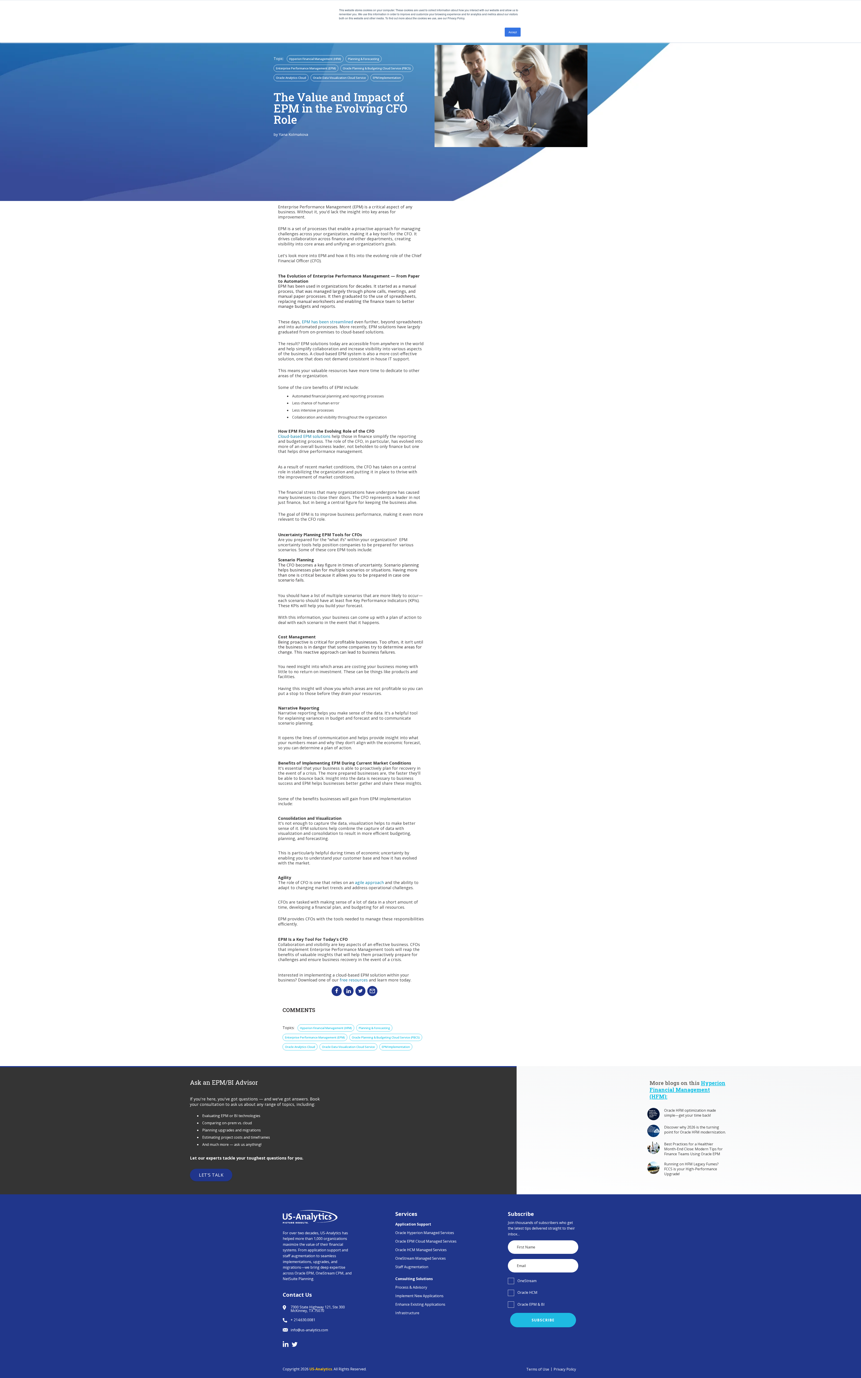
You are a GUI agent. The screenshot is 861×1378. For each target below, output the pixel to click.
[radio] (543, 1280)
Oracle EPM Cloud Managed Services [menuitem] (426, 1241)
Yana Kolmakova (293, 134)
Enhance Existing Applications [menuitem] (420, 1304)
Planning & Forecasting (363, 59)
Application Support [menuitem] (413, 1224)
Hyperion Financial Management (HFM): (687, 1090)
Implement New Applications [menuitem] (419, 1295)
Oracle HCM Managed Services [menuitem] (421, 1249)
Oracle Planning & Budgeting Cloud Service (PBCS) (377, 68)
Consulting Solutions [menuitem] (414, 1278)
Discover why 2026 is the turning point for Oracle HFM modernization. (695, 1130)
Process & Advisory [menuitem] (411, 1287)
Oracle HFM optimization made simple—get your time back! (690, 1113)
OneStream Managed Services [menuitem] (420, 1258)
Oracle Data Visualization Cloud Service (339, 78)
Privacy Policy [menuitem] (565, 1369)
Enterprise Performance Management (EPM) (306, 68)
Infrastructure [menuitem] (407, 1312)
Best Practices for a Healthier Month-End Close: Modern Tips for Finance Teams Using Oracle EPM (693, 1149)
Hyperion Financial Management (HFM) (315, 59)
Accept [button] (513, 32)
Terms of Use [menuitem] (537, 1369)
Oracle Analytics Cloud (291, 78)
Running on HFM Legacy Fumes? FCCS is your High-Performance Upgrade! (691, 1169)
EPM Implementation (387, 78)
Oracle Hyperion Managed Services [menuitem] (424, 1232)
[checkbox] (543, 1280)
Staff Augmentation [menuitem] (411, 1266)
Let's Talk (211, 1175)
